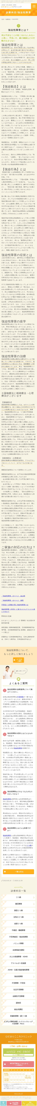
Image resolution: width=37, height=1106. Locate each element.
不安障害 (20, 697)
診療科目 (8, 19)
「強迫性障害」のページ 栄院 (12, 600)
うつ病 (29, 845)
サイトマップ (18, 1093)
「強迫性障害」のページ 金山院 (13, 596)
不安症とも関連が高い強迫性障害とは (14, 605)
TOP (2, 19)
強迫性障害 (18, 748)
